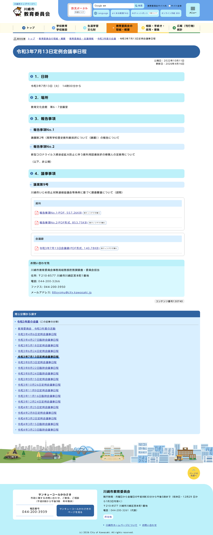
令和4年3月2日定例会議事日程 (37, 418)
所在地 (108, 517)
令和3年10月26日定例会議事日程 (39, 385)
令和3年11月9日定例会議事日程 (38, 390)
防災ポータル (79, 10)
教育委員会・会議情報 (81, 39)
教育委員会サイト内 (157, 6)
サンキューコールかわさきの (75, 510)
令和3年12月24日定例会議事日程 (39, 401)
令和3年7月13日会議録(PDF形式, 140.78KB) (78, 248)
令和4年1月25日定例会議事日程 (38, 407)
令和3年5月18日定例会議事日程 (38, 345)
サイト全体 (176, 6)
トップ (31, 39)
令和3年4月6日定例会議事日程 (37, 334)
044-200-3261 (120, 510)
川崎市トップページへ (25, 4)
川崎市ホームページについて (122, 525)
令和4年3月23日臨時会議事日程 (38, 429)
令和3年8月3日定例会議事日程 (37, 362)
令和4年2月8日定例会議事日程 (37, 413)
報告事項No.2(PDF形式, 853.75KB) (73, 222)
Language (103, 13)
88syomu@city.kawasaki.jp (72, 292)
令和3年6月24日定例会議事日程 (38, 351)
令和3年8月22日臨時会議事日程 (38, 368)
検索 (140, 6)
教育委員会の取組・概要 (52, 39)
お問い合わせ (149, 525)
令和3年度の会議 (106, 39)
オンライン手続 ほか (171, 13)
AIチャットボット (144, 13)
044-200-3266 (49, 281)
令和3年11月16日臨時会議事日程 (39, 396)
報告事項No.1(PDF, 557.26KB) (70, 213)
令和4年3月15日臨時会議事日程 (38, 424)
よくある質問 (120, 13)
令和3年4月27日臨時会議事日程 (38, 340)
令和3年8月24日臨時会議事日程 (38, 373)
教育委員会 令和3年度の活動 (37, 328)
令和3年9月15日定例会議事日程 (38, 379)
